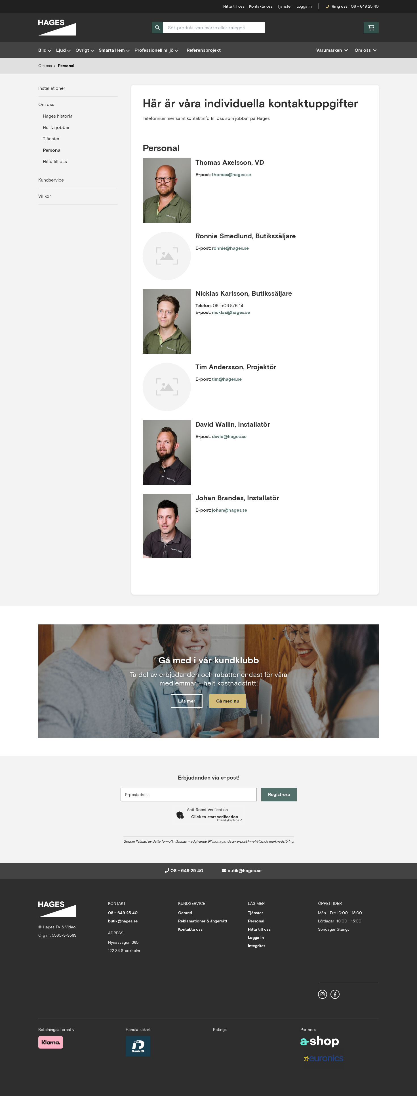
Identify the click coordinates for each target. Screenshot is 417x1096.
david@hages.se (229, 436)
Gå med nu (227, 701)
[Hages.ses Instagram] (322, 994)
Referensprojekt (204, 50)
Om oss (46, 104)
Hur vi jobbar (56, 127)
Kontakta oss (261, 6)
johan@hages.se (229, 510)
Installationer (51, 88)
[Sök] (157, 27)
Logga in (304, 6)
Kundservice (51, 180)
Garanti (185, 912)
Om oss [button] (363, 50)
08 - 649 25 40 (365, 6)
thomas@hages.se (231, 174)
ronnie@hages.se (230, 248)
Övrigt (82, 50)
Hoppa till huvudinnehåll (206, 7)
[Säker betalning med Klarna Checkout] (50, 1042)
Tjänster (284, 6)
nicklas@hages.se (231, 312)
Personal (66, 65)
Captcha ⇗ (229, 820)
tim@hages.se (227, 379)
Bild (42, 50)
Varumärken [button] (329, 50)
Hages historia (58, 116)
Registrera (279, 794)
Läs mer (186, 701)
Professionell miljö (154, 50)
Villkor (44, 196)
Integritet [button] (256, 945)
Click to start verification (214, 816)
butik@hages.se (245, 870)
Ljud (61, 50)
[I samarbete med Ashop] (319, 1041)
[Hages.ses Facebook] (335, 994)
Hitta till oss (55, 161)
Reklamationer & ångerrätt (202, 921)
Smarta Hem (112, 50)
